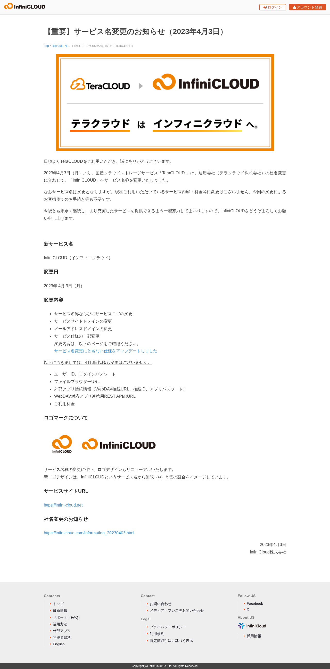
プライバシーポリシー (168, 627)
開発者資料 (62, 637)
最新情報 (60, 610)
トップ (58, 604)
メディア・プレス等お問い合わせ (177, 610)
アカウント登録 (309, 7)
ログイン (274, 7)
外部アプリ (62, 631)
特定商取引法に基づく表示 (171, 641)
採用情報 (254, 636)
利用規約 (157, 634)
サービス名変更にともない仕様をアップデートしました (105, 351)
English (59, 644)
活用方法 (60, 624)
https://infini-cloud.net (63, 505)
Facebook (255, 603)
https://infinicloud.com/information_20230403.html (89, 533)
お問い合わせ (160, 604)
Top (46, 46)
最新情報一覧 (60, 46)
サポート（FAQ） (67, 617)
